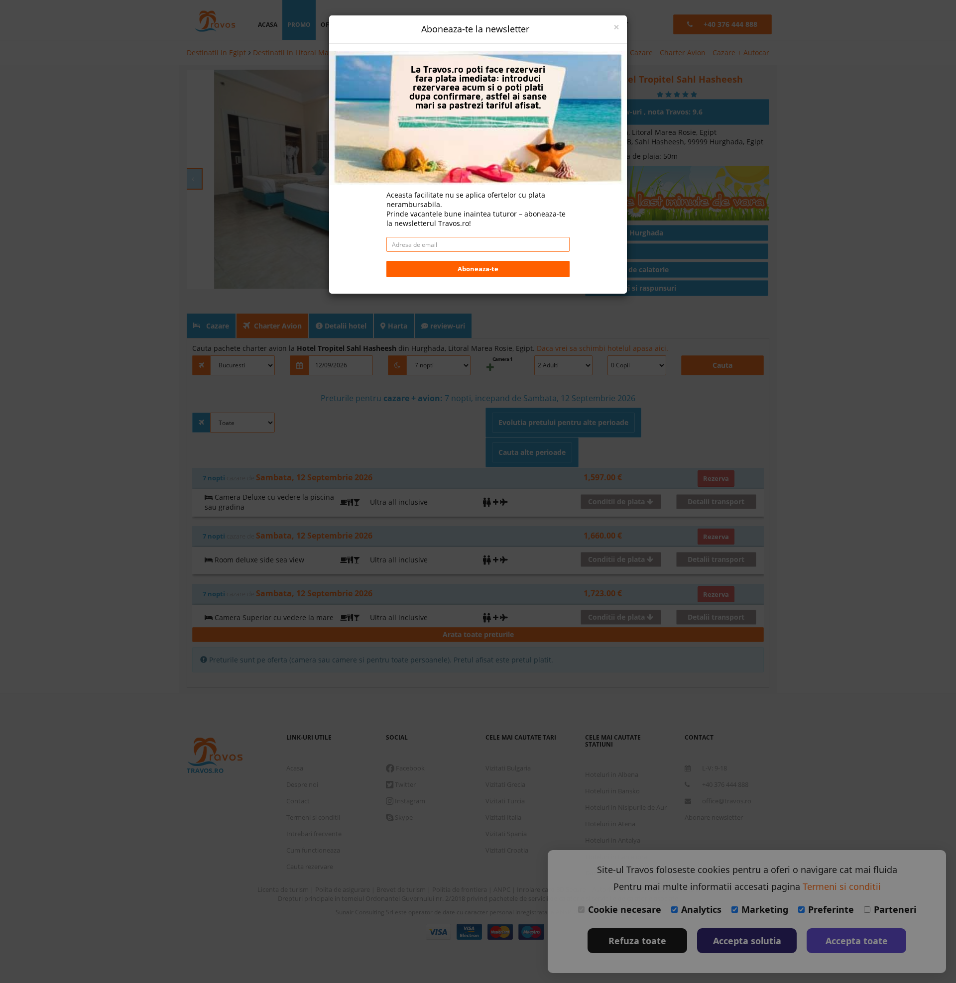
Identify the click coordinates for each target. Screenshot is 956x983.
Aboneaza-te (478, 268)
